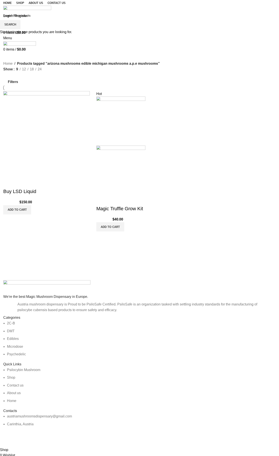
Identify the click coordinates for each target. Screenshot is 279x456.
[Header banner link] (139, 228)
